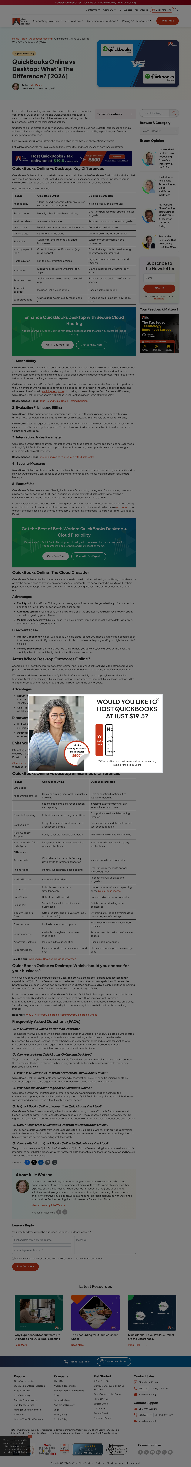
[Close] (157, 699)
